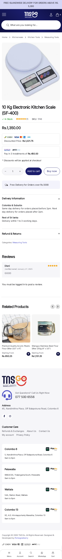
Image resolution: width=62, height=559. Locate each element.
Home (4, 37)
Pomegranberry (21, 538)
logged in (20, 284)
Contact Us (44, 431)
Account (20, 556)
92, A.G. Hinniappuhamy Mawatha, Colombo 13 (25, 515)
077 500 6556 (32, 395)
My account (8, 435)
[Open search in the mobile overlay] (31, 25)
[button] (31, 200)
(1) (22, 119)
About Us (31, 431)
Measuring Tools (51, 37)
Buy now (52, 171)
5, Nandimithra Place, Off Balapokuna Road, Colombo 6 (28, 455)
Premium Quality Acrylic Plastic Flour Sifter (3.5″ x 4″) (16, 347)
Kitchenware (17, 37)
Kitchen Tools (34, 37)
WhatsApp (42, 556)
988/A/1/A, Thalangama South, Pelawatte (22, 475)
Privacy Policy (23, 435)
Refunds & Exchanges (13, 431)
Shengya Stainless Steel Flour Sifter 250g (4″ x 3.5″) (45, 347)
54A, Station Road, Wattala (16, 495)
